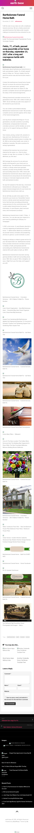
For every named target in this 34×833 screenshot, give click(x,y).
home (27, 637)
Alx (27, 821)
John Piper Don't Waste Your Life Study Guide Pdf (17, 795)
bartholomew (11, 637)
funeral (22, 637)
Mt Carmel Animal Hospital (11, 792)
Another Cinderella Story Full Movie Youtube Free (23, 660)
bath (17, 637)
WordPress (16, 821)
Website (6, 691)
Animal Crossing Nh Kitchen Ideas (13, 798)
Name (6, 685)
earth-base (17, 3)
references (18, 21)
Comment (7, 673)
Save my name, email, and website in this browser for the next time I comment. (16, 698)
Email (20, 685)
